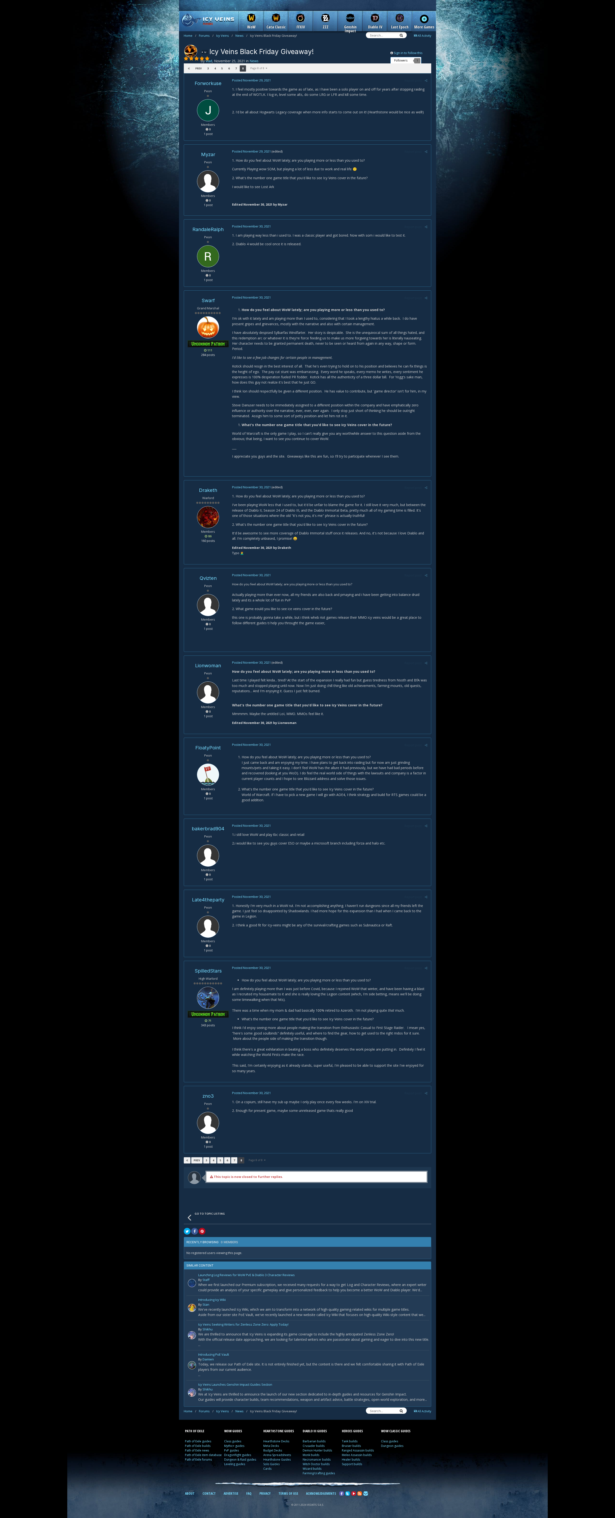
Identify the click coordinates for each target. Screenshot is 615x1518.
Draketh (208, 490)
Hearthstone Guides (277, 1459)
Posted (251, 80)
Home (190, 35)
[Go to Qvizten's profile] (208, 605)
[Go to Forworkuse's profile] (208, 110)
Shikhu (208, 1329)
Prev (198, 68)
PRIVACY (265, 1493)
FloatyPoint (208, 748)
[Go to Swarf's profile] (208, 327)
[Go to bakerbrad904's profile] (208, 856)
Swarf (208, 300)
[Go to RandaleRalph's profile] (208, 256)
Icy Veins (224, 35)
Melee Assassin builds (357, 1455)
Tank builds (349, 1441)
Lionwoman (208, 665)
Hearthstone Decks (276, 1441)
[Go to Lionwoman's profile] (208, 692)
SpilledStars (208, 971)
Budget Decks (272, 1450)
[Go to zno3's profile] (208, 1123)
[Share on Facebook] (194, 1231)
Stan (206, 1304)
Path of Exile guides (198, 1441)
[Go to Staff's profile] (192, 1283)
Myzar (208, 154)
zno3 (208, 1096)
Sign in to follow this (408, 53)
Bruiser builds (351, 1446)
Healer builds (351, 1459)
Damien (208, 1359)
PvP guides (231, 1450)
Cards (267, 1469)
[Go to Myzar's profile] (208, 181)
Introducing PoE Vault (213, 1355)
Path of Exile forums (198, 1459)
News (241, 35)
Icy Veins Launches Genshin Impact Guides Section (235, 1385)
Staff (206, 1280)
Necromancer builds (317, 1459)
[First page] (188, 68)
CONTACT (209, 1493)
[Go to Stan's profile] (192, 1308)
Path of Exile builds (197, 1446)
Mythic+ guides (234, 1446)
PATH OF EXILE (194, 1431)
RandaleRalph (208, 229)
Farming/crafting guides (319, 1473)
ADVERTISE (231, 1493)
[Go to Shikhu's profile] (192, 1335)
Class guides (232, 1441)
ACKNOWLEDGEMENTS (321, 1493)
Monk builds (311, 1455)
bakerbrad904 (208, 829)
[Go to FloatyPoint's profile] (208, 775)
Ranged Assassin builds (358, 1450)
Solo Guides (271, 1464)
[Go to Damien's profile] (192, 1365)
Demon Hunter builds (317, 1450)
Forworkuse (208, 83)
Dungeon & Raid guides (240, 1459)
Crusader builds (314, 1446)
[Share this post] (426, 80)
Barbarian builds (314, 1441)
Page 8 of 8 (258, 68)
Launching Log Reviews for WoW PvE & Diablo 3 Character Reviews (246, 1275)
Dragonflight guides (237, 1455)
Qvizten (208, 578)
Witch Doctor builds (316, 1464)
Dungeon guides (392, 1446)
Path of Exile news (197, 1450)
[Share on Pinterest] (202, 1231)
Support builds (352, 1464)
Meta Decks (271, 1446)
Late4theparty (208, 900)
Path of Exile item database (203, 1455)
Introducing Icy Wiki (212, 1300)
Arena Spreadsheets (277, 1455)
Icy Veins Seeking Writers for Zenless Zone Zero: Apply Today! (243, 1325)
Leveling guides (234, 1464)
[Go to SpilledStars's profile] (208, 998)
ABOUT (190, 1493)
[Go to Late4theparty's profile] (208, 927)
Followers (400, 60)
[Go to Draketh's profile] (208, 517)
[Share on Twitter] (187, 1231)
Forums (206, 35)
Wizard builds (312, 1469)
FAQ (249, 1493)
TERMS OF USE (288, 1493)
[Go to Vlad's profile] (190, 51)
